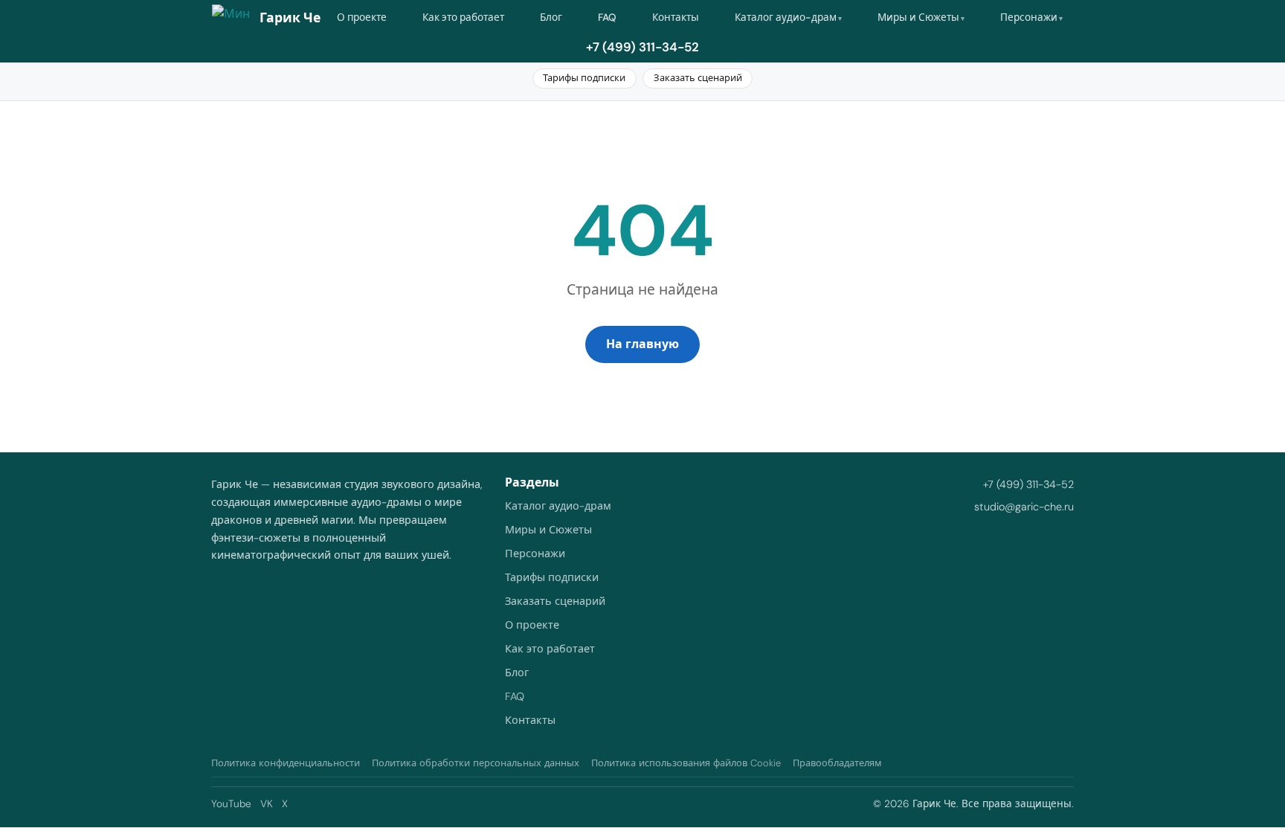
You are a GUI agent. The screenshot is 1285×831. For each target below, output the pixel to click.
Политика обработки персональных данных (475, 763)
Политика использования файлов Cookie (686, 763)
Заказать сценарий (698, 77)
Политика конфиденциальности (285, 763)
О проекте (362, 17)
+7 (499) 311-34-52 (642, 47)
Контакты (675, 17)
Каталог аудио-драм (786, 17)
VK (266, 804)
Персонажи (1028, 17)
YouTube (231, 804)
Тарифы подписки (584, 77)
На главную (642, 344)
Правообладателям (837, 763)
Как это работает (463, 17)
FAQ (607, 17)
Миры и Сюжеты (918, 17)
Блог (551, 17)
